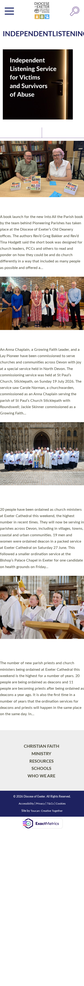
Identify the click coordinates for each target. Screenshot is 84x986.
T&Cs (50, 803)
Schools (41, 768)
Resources (41, 761)
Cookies (61, 803)
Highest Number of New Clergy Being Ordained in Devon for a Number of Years (40, 651)
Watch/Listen (56, 132)
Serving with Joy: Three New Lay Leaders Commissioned (41, 339)
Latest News (14, 132)
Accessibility (26, 803)
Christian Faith (41, 746)
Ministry (41, 754)
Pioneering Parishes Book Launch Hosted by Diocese (33, 206)
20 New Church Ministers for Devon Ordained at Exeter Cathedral (37, 497)
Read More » (9, 273)
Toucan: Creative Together (47, 810)
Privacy (40, 803)
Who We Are (41, 776)
